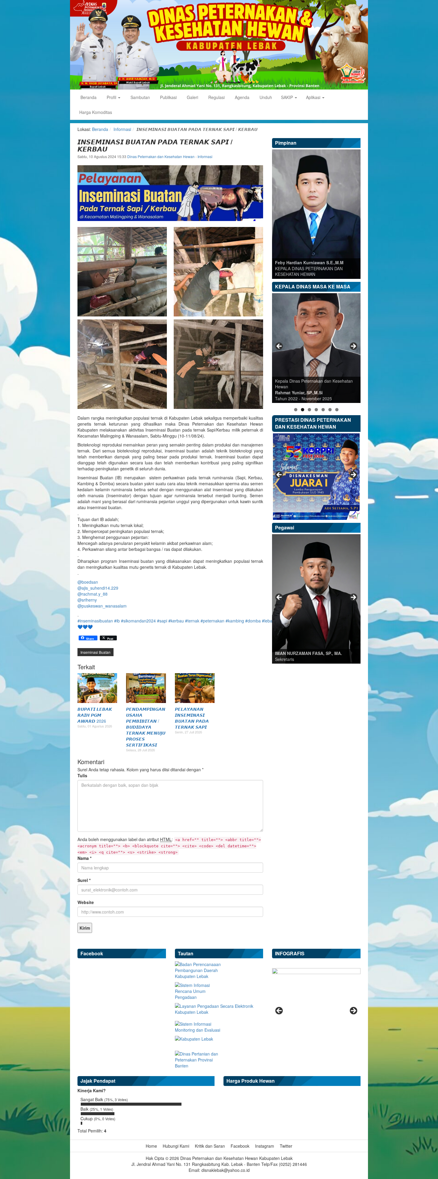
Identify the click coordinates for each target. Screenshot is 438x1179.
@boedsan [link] (87, 582)
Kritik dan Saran (210, 1146)
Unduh (265, 97)
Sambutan (139, 97)
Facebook (240, 1146)
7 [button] (336, 409)
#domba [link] (253, 621)
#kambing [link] (235, 621)
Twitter (286, 1146)
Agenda (241, 97)
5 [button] (323, 409)
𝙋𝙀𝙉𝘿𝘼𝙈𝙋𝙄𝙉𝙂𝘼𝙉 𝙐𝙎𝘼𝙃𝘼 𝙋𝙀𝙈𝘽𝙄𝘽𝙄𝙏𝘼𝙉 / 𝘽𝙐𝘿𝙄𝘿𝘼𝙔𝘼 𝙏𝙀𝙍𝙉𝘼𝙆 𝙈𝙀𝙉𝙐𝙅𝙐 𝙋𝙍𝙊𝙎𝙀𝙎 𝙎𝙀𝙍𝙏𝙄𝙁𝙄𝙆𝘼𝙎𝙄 (145, 727)
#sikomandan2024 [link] (138, 621)
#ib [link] (117, 621)
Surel (84, 880)
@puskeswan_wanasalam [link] (102, 606)
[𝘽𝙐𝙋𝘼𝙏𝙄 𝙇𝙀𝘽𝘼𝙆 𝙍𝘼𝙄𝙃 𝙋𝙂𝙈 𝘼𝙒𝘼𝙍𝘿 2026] (97, 688)
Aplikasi (313, 97)
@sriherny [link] (87, 600)
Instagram (264, 1146)
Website (85, 902)
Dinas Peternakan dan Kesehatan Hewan (161, 156)
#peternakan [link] (212, 621)
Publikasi (168, 97)
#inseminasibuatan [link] (95, 621)
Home (151, 1146)
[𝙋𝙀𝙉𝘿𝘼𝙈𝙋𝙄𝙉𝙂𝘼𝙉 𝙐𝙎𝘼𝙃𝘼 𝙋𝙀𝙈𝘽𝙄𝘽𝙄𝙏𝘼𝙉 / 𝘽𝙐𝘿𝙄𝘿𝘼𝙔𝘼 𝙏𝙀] (146, 688)
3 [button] (309, 409)
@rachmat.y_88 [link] (92, 594)
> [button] (353, 346)
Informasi (122, 129)
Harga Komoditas (95, 112)
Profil (111, 97)
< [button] (279, 346)
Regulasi (216, 97)
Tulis (82, 775)
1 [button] (295, 409)
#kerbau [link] (176, 621)
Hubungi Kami (176, 1146)
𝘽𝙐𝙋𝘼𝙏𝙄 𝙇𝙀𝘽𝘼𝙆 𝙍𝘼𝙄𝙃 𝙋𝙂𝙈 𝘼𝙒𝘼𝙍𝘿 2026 (94, 715)
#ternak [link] (192, 621)
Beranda (88, 97)
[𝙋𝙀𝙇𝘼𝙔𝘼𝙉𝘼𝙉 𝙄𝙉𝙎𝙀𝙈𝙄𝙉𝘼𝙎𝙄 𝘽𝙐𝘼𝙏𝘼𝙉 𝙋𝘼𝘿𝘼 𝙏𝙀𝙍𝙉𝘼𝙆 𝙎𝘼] (195, 688)
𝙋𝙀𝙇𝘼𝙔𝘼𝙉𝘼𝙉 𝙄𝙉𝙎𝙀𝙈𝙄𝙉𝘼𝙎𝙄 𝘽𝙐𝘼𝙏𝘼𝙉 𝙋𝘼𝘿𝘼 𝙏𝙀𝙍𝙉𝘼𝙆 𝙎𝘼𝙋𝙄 (192, 718)
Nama (84, 858)
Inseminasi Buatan (95, 652)
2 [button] (302, 409)
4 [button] (316, 409)
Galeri (192, 97)
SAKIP (287, 97)
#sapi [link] (162, 621)
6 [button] (330, 409)
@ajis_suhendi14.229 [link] (97, 588)
